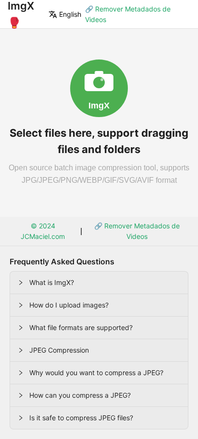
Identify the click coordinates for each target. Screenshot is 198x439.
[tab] (99, 283)
